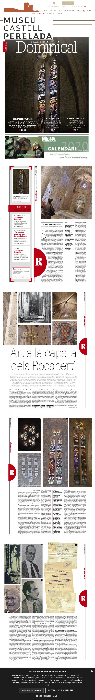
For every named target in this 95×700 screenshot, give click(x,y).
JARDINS (44, 11)
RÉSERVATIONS (51, 14)
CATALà (65, 6)
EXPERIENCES (62, 11)
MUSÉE (29, 11)
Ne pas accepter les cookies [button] (60, 690)
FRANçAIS (85, 6)
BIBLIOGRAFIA (71, 11)
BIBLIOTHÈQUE (36, 11)
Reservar (67, 3)
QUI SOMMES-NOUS (19, 11)
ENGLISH (79, 6)
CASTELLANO (72, 6)
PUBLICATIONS (81, 11)
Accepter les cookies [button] (31, 690)
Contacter (60, 14)
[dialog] (47, 684)
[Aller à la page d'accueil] (16, 5)
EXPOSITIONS (52, 11)
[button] (47, 696)
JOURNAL (88, 11)
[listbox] (92, 671)
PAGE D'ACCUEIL (7, 11)
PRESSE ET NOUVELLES (38, 14)
